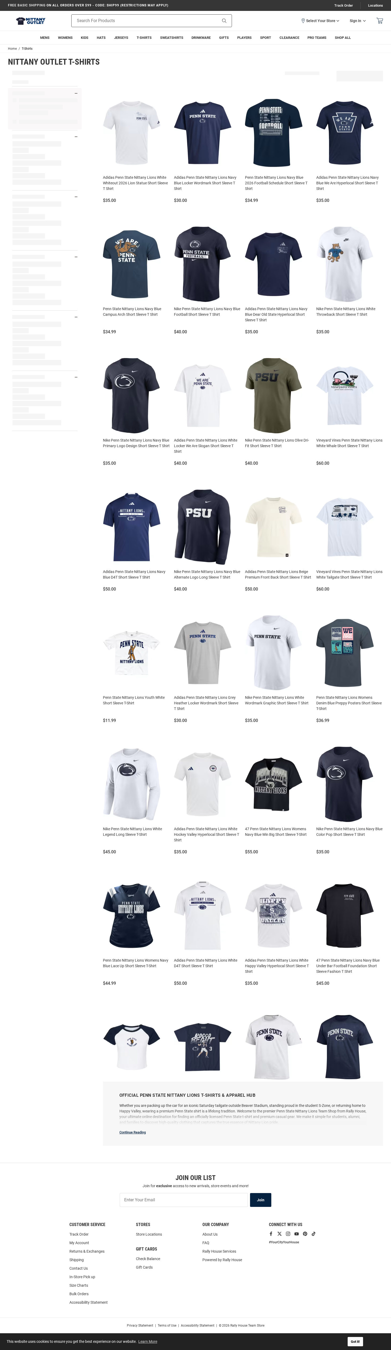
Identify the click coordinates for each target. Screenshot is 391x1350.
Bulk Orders (79, 1294)
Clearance (289, 38)
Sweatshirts (171, 38)
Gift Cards (144, 1267)
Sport (265, 38)
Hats (101, 38)
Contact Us (78, 1268)
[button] (320, 20)
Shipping (76, 1260)
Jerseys (121, 38)
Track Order (343, 5)
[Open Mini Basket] (379, 21)
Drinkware (201, 38)
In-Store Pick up (82, 1277)
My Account (79, 1243)
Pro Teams (316, 38)
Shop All (343, 38)
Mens (44, 38)
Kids (84, 38)
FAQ (205, 1243)
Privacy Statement (140, 1325)
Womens (65, 38)
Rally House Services (219, 1251)
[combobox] (138, 21)
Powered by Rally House (222, 1260)
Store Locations (149, 1234)
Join (260, 1200)
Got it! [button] (355, 1342)
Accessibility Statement (88, 1302)
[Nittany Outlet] (30, 21)
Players (244, 38)
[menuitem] (244, 37)
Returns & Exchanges (87, 1251)
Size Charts (78, 1285)
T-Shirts (144, 38)
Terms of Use (167, 1325)
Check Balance (148, 1259)
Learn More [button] (147, 1341)
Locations (375, 5)
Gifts (224, 38)
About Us (210, 1234)
